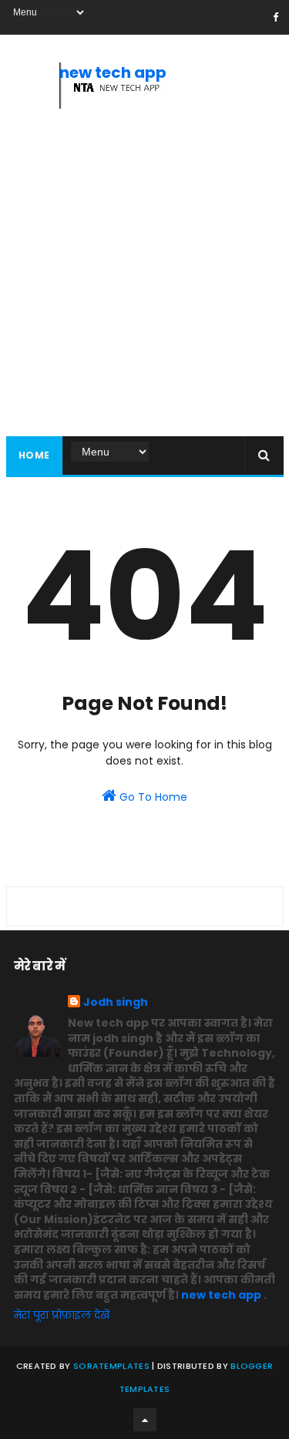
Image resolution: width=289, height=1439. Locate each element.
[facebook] (275, 17)
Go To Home (151, 797)
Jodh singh (115, 1002)
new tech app (112, 72)
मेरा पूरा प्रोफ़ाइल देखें (61, 1315)
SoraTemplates (111, 1366)
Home (34, 455)
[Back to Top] (144, 1419)
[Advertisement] (144, 276)
